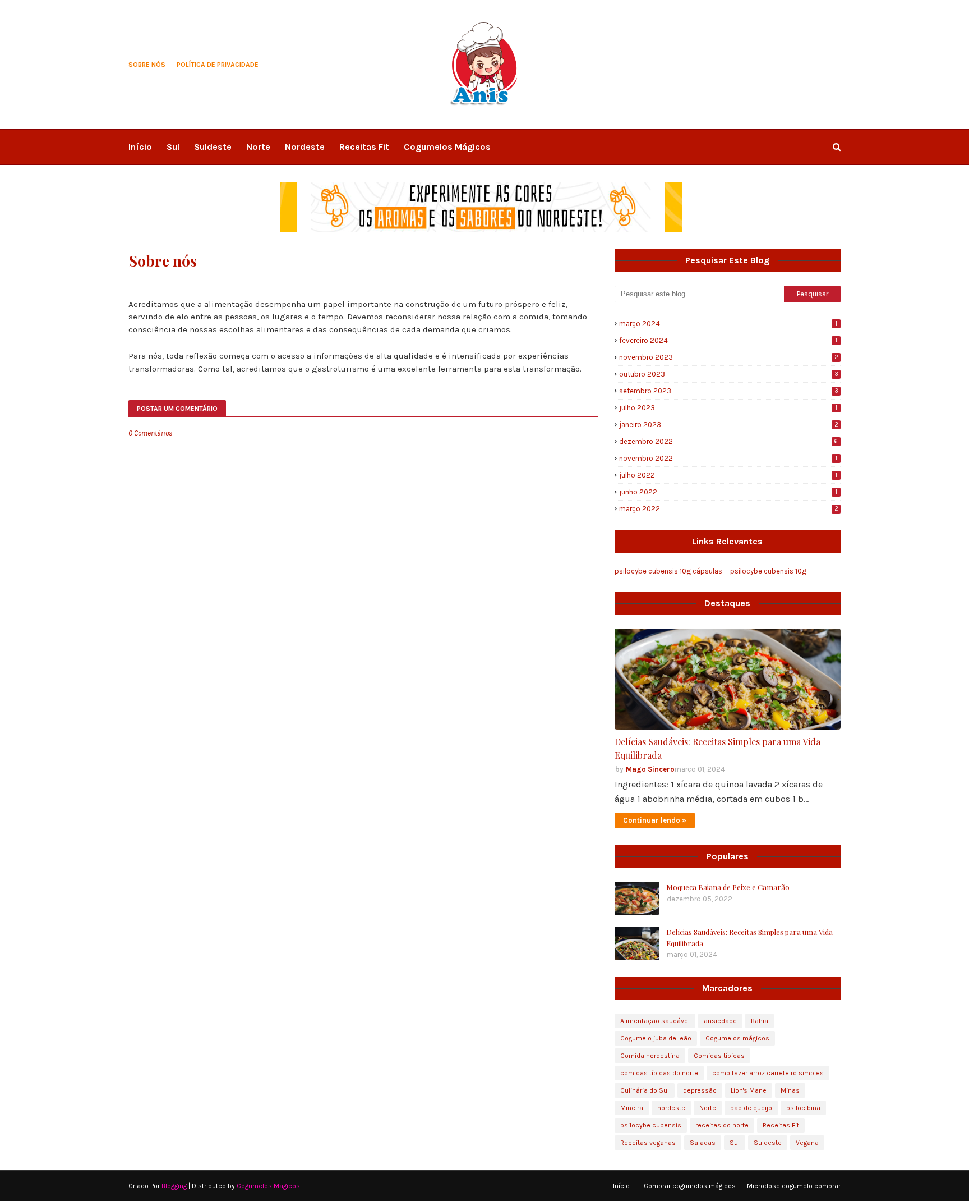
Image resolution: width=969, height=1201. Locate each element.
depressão (700, 1090)
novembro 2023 (728, 357)
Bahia (759, 1021)
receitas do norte (722, 1125)
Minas (790, 1090)
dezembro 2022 (728, 441)
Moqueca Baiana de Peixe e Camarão (728, 887)
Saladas (703, 1143)
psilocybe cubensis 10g (768, 571)
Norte (707, 1108)
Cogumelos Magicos (268, 1186)
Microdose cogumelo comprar (794, 1186)
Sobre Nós (146, 64)
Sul (735, 1143)
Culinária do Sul (644, 1090)
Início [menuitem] (140, 146)
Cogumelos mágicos (737, 1038)
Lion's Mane (749, 1090)
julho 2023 (728, 408)
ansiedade (720, 1021)
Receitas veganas (648, 1143)
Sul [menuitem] (173, 146)
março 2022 (728, 509)
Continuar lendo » (654, 820)
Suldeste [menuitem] (213, 146)
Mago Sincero (650, 769)
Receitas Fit (781, 1125)
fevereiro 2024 (728, 340)
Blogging (174, 1186)
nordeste (671, 1108)
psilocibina (803, 1108)
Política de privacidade (218, 64)
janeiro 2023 (728, 424)
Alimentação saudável (655, 1021)
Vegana (807, 1143)
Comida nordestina (650, 1056)
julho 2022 (728, 475)
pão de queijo (751, 1108)
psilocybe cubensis (650, 1125)
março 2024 (728, 323)
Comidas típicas (719, 1056)
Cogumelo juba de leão (655, 1038)
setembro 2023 (728, 391)
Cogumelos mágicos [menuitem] (447, 146)
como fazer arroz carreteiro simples (768, 1073)
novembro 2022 (728, 458)
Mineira (631, 1108)
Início (621, 1186)
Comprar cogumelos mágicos (690, 1186)
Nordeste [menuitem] (305, 146)
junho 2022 (728, 492)
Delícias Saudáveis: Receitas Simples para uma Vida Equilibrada (717, 748)
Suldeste (768, 1143)
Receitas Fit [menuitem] (364, 146)
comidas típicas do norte (659, 1073)
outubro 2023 (728, 374)
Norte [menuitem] (258, 146)
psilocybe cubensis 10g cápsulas (668, 571)
